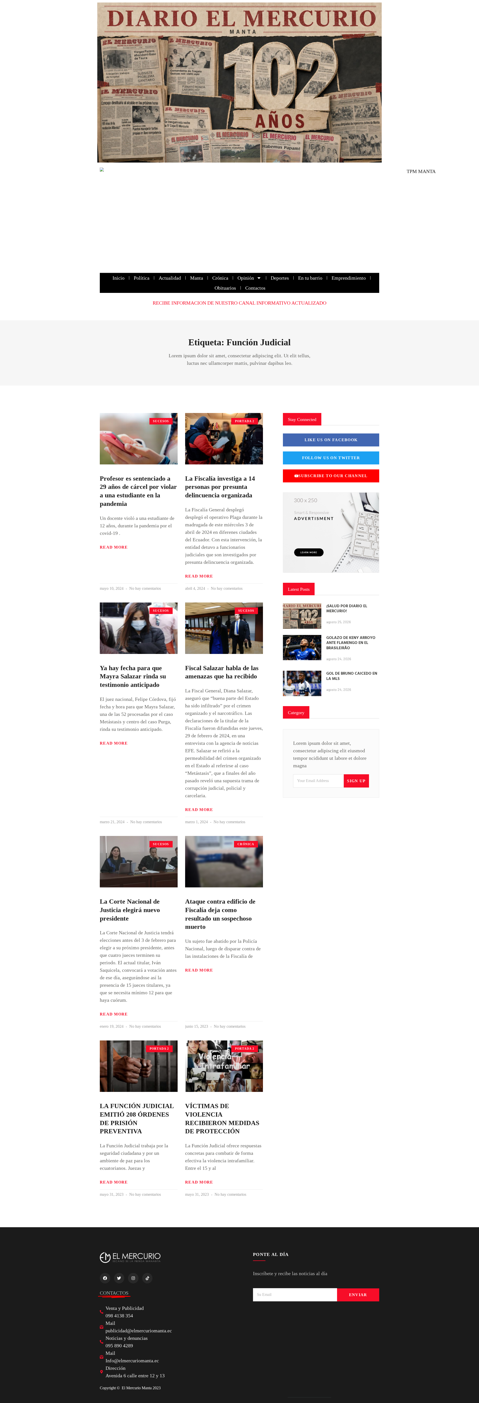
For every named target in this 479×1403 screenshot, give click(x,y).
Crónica (220, 278)
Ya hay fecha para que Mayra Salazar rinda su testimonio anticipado (133, 676)
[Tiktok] (147, 1278)
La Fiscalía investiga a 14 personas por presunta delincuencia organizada (220, 487)
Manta (196, 278)
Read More (114, 547)
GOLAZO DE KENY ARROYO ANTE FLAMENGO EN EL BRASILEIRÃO (350, 642)
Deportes (280, 278)
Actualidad (170, 278)
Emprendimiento (349, 278)
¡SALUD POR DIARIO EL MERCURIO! (346, 608)
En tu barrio (310, 278)
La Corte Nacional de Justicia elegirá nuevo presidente (130, 910)
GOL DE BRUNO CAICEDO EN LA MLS (351, 675)
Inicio (118, 278)
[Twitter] (119, 1278)
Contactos (255, 288)
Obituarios (225, 288)
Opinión (246, 278)
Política (141, 278)
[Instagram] (133, 1278)
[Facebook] (105, 1278)
